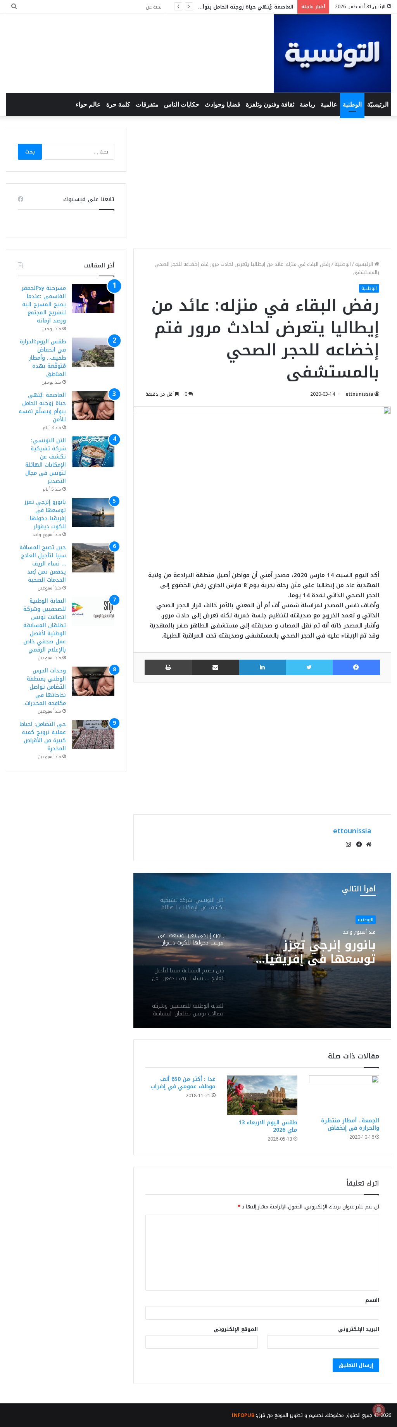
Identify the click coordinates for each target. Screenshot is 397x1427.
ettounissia (359, 394)
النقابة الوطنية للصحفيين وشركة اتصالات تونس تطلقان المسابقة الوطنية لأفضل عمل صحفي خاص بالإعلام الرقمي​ (44, 625)
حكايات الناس (181, 104)
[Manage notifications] (379, 1410)
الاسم (372, 1300)
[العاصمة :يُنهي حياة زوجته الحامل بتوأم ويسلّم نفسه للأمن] (93, 405)
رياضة (307, 104)
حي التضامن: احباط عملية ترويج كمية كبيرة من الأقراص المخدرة (43, 736)
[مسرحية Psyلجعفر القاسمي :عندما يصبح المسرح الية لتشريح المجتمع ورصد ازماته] (93, 298)
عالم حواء (88, 104)
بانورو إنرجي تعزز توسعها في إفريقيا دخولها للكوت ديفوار (45, 514)
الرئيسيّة (377, 104)
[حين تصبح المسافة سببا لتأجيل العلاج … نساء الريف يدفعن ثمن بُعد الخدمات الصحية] (93, 557)
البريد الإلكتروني (358, 1329)
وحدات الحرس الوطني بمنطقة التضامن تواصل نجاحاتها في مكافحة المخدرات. (44, 686)
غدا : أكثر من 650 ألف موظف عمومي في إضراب (183, 1083)
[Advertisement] (262, 182)
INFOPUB (242, 1415)
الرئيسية (365, 264)
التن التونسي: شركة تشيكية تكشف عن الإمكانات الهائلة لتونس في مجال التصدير (45, 460)
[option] (262, 950)
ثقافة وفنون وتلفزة (270, 104)
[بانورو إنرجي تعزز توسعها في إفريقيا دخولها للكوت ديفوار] (93, 512)
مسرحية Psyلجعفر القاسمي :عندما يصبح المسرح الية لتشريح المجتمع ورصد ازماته (44, 304)
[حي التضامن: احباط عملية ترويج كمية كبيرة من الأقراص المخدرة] (93, 734)
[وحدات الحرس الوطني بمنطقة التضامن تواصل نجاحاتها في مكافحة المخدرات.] (93, 681)
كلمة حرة (118, 104)
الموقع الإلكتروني (236, 1329)
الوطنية (352, 104)
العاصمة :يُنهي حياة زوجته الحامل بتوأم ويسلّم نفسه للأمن (222, 7)
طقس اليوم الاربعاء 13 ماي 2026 (267, 1126)
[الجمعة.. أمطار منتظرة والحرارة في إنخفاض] (344, 1094)
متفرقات (147, 104)
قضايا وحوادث (222, 104)
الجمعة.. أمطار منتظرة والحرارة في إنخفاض (350, 1124)
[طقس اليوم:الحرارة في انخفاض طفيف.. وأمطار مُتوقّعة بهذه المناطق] (93, 352)
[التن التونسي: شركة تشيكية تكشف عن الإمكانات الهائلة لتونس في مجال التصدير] (93, 451)
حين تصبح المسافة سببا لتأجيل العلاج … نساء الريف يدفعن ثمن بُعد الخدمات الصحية (42, 563)
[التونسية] (332, 53)
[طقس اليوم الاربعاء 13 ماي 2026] (262, 1095)
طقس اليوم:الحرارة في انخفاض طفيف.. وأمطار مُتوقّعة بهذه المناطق (43, 357)
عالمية (329, 104)
